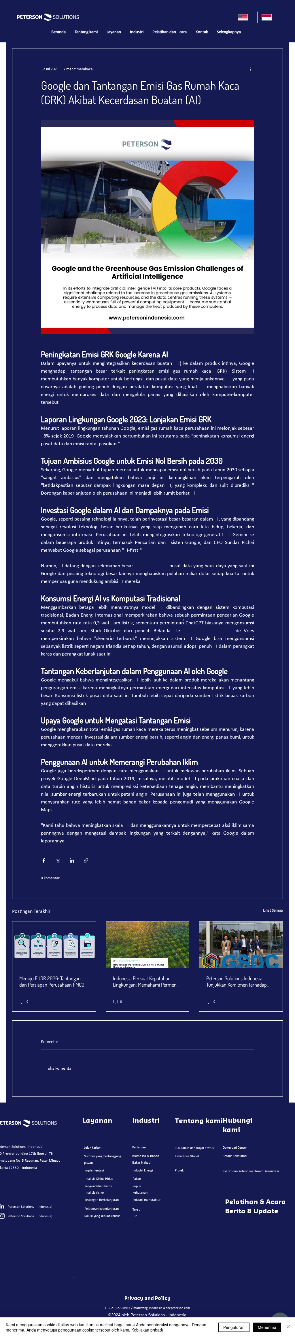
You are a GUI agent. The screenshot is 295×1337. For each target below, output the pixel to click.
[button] (113, 32)
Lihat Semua (273, 910)
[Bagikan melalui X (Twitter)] (57, 860)
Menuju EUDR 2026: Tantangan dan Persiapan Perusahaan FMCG (51, 981)
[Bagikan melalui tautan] (86, 860)
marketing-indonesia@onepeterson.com (161, 1308)
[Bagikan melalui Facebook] (43, 860)
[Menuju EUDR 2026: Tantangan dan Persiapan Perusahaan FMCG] (54, 944)
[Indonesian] (269, 17)
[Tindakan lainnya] (250, 69)
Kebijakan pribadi (147, 1330)
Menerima (267, 1327)
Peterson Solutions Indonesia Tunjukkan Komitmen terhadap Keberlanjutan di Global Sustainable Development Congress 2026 (240, 981)
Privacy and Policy (147, 1298)
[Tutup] (288, 1327)
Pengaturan (234, 1327)
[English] (245, 17)
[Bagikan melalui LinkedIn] (72, 860)
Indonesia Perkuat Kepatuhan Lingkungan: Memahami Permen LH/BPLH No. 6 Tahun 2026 (145, 981)
